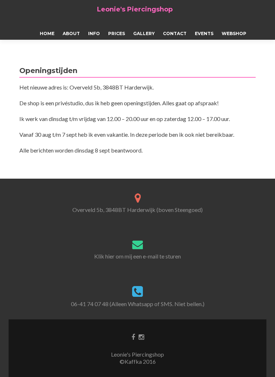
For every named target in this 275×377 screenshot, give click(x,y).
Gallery (144, 33)
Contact (175, 33)
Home (47, 33)
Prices (116, 33)
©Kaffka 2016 (138, 361)
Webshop (234, 33)
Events (204, 33)
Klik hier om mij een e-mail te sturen (137, 256)
